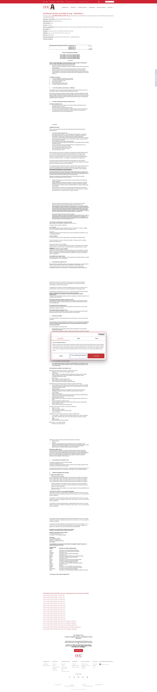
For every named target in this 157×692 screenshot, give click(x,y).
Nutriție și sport (82, 7)
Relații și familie (101, 7)
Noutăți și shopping (75, 665)
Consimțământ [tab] (60, 338)
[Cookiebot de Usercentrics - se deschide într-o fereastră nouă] (99, 334)
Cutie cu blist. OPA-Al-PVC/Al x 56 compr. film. (54, 609)
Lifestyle (110, 7)
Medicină (54, 665)
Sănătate (73, 7)
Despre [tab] (96, 338)
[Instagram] (74, 677)
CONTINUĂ (78, 650)
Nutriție (63, 665)
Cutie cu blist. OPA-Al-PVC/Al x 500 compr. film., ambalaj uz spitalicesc (60, 629)
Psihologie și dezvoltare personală (85, 666)
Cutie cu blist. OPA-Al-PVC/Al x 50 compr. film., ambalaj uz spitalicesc (59, 621)
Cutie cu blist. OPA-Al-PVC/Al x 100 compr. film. (54, 619)
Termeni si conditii (57, 684)
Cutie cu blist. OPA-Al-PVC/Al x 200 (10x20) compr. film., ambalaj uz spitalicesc (62, 627)
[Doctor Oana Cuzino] (49, 7)
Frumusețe (92, 7)
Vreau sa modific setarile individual (78, 355)
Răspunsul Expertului (46, 665)
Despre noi (84, 684)
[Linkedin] (83, 677)
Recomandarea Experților (106, 661)
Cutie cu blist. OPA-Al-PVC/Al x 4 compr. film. (54, 595)
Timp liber (94, 665)
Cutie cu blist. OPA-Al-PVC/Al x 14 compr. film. (54, 601)
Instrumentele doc (83, 1)
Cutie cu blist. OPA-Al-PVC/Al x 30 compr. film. (54, 605)
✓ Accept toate (96, 355)
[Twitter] (78, 677)
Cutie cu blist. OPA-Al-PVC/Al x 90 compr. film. (54, 615)
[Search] (113, 2)
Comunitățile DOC (70, 1)
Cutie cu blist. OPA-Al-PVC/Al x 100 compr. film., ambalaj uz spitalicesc (60, 625)
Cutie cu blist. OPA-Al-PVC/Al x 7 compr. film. (54, 597)
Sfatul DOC (54, 668)
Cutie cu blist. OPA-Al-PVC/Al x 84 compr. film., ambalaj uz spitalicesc (59, 623)
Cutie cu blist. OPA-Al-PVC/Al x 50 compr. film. (54, 607)
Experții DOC (65, 7)
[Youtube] (87, 677)
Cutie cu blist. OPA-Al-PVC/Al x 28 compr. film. (54, 603)
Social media (78, 674)
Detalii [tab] (78, 338)
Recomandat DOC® (99, 684)
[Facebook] (69, 677)
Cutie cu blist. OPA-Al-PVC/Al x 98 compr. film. (54, 617)
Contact (71, 684)
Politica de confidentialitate (69, 686)
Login (102, 1)
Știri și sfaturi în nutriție (65, 671)
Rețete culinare (64, 668)
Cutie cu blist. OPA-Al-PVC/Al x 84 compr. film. (54, 613)
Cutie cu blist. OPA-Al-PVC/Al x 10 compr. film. (54, 599)
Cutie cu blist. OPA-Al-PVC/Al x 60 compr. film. (54, 611)
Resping (61, 355)
